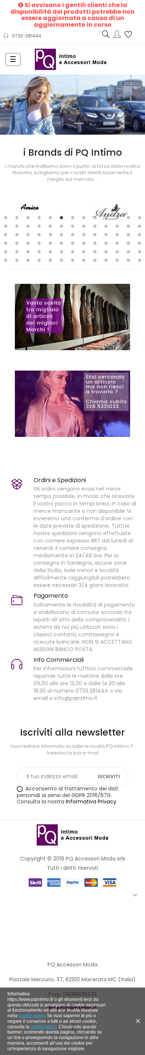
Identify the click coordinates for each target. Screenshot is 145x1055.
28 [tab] (16, 234)
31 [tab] (50, 234)
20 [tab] (72, 226)
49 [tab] (106, 243)
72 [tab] (72, 260)
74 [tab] (95, 260)
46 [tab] (72, 243)
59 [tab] (72, 251)
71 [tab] (61, 260)
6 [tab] (61, 217)
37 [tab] (117, 234)
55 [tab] (28, 251)
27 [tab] (5, 234)
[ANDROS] (32, 211)
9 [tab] (95, 217)
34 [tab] (83, 234)
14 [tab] (5, 226)
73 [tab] (83, 260)
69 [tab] (39, 260)
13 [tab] (139, 217)
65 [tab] (139, 251)
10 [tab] (106, 217)
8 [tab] (83, 217)
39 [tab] (139, 234)
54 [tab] (16, 251)
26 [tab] (139, 226)
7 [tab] (72, 217)
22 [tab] (95, 226)
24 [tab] (117, 226)
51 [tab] (128, 243)
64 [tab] (128, 251)
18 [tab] (50, 226)
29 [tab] (28, 234)
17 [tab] (39, 226)
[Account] (117, 34)
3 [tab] (28, 217)
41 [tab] (16, 243)
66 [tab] (5, 260)
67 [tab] (16, 260)
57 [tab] (50, 251)
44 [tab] (50, 243)
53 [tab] (5, 251)
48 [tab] (95, 243)
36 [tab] (106, 234)
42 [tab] (28, 243)
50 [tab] (117, 243)
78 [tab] (139, 260)
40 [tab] (5, 243)
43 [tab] (39, 243)
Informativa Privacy (91, 801)
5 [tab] (50, 217)
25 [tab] (128, 226)
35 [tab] (95, 234)
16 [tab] (28, 226)
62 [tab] (106, 251)
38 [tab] (128, 234)
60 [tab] (83, 251)
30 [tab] (39, 234)
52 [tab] (139, 243)
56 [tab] (39, 251)
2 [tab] (16, 217)
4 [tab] (39, 217)
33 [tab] (72, 234)
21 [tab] (83, 226)
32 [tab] (61, 234)
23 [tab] (106, 226)
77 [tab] (128, 260)
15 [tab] (16, 226)
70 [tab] (50, 260)
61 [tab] (95, 251)
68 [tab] (28, 260)
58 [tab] (61, 251)
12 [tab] (128, 217)
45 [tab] (61, 243)
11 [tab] (117, 217)
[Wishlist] (128, 34)
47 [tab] (83, 243)
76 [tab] (117, 260)
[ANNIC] (112, 211)
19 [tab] (61, 226)
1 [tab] (5, 217)
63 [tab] (117, 251)
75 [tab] (106, 260)
